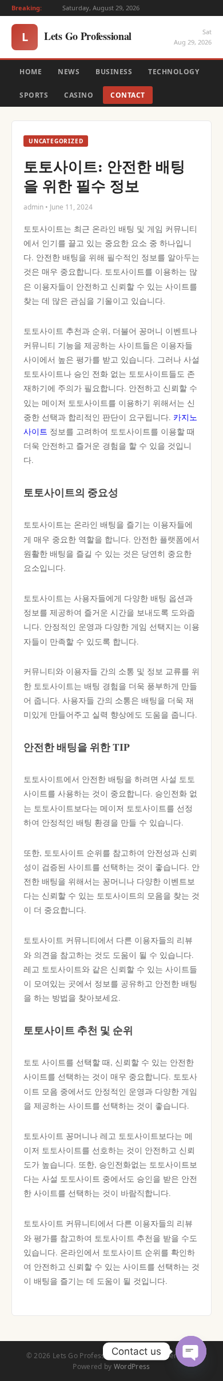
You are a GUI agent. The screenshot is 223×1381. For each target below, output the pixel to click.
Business (113, 72)
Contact (127, 95)
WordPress (132, 1366)
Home (30, 72)
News (68, 72)
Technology (173, 72)
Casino (78, 95)
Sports (33, 95)
